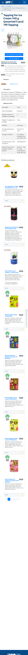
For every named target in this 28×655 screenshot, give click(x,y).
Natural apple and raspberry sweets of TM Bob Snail (12, 480)
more (6, 200)
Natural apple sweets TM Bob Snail (11, 315)
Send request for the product (14, 54)
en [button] (24, 2)
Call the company (14, 58)
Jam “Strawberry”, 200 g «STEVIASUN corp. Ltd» (11, 187)
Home (3, 6)
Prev (4, 41)
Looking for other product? (26, 319)
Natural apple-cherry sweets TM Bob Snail (11, 398)
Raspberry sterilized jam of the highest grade (12, 227)
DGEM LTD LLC (14, 84)
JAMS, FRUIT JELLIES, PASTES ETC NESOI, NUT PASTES (15, 74)
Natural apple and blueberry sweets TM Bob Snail (11, 357)
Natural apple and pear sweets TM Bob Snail (11, 439)
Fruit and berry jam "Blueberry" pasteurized (11, 271)
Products (8, 6)
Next (23, 41)
